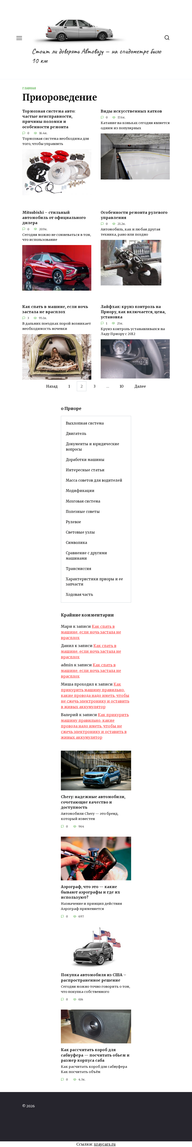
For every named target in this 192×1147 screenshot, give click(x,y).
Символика (76, 542)
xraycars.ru (105, 1144)
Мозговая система (83, 501)
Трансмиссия (78, 568)
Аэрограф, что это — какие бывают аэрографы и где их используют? (90, 892)
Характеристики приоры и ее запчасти (94, 582)
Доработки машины (85, 459)
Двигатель (76, 433)
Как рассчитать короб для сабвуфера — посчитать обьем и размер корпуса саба (95, 1055)
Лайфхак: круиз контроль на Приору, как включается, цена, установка (133, 311)
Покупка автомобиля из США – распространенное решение (93, 977)
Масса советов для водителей (94, 480)
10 (122, 386)
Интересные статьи (85, 470)
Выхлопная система (85, 423)
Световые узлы (80, 532)
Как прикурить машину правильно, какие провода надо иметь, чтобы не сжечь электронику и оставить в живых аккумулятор (95, 695)
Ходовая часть (79, 594)
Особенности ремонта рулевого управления (134, 215)
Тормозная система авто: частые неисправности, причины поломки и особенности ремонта (48, 119)
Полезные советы (83, 511)
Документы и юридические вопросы (92, 447)
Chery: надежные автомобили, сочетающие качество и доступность (93, 802)
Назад (52, 386)
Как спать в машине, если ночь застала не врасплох (55, 309)
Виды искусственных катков (131, 111)
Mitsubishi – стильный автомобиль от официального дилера (54, 217)
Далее (140, 386)
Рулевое (73, 522)
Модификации (80, 490)
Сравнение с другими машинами (86, 556)
